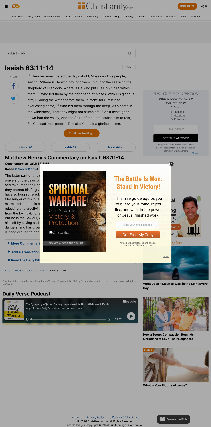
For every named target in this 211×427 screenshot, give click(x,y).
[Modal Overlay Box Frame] (105, 213)
